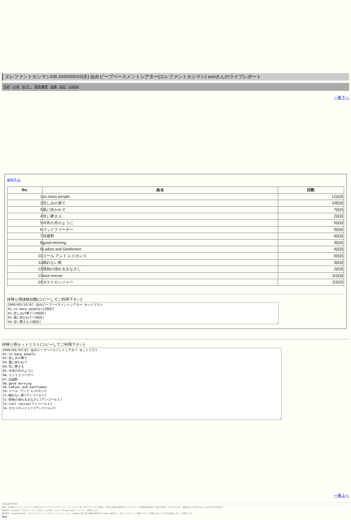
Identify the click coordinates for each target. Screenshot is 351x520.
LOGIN (73, 87)
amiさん (14, 180)
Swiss (4, 516)
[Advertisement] (175, 37)
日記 (62, 87)
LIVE (16, 87)
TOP (6, 87)
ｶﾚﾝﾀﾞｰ (27, 87)
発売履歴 (41, 87)
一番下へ (341, 98)
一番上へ (341, 495)
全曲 (53, 87)
